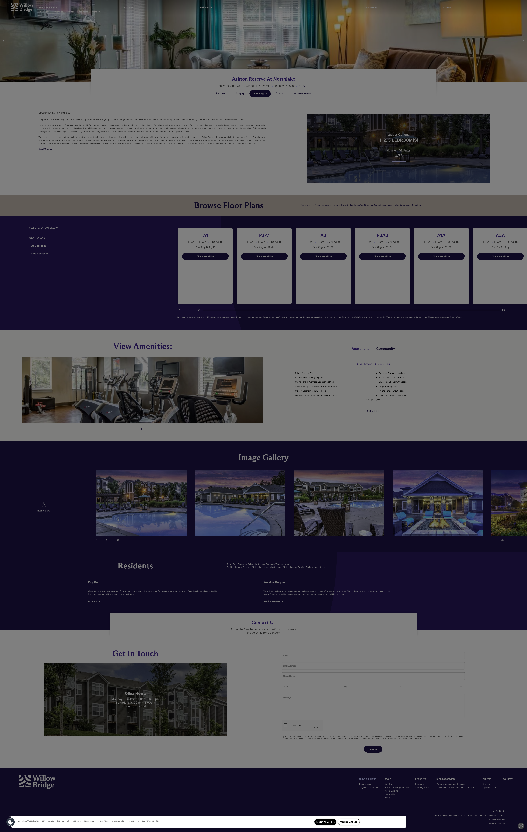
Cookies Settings (348, 822)
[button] (10, 822)
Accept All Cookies (325, 822)
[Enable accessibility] (521, 826)
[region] (208, 822)
